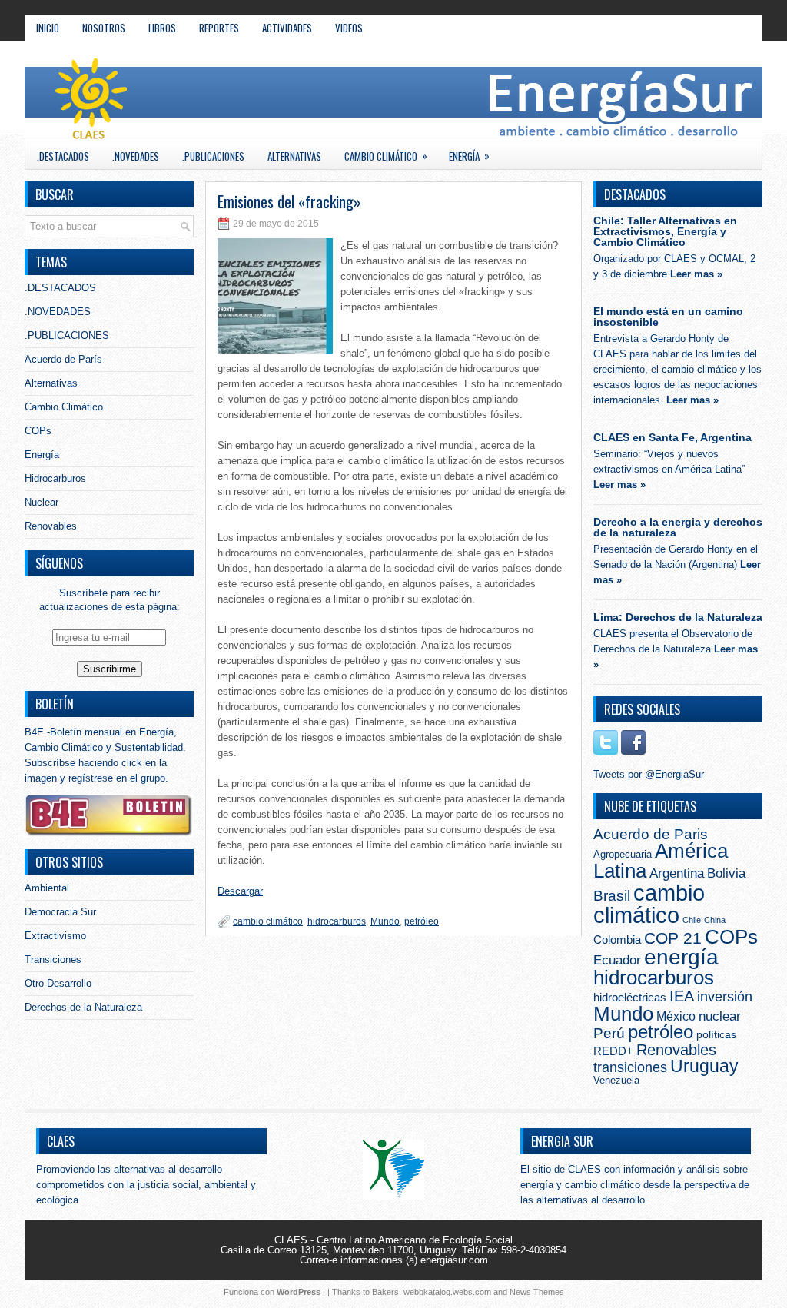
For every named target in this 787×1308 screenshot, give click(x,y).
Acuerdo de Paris (650, 834)
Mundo (385, 921)
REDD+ (613, 1050)
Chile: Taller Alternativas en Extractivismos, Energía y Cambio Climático (665, 231)
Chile (691, 920)
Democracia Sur (60, 912)
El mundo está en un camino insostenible (668, 316)
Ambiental (47, 888)
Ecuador (617, 960)
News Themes (537, 1291)
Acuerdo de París (63, 359)
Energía (469, 156)
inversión (724, 996)
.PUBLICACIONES (213, 156)
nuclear (720, 1016)
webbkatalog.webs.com (447, 1291)
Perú (609, 1032)
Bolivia (726, 873)
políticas (716, 1034)
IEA (681, 996)
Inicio (47, 27)
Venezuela (616, 1080)
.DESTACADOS (63, 156)
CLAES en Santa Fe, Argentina (672, 437)
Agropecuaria (622, 854)
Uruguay (704, 1066)
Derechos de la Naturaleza (83, 1007)
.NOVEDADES (135, 156)
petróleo (421, 921)
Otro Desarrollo (58, 983)
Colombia (617, 939)
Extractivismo (55, 935)
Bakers (385, 1291)
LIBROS (162, 27)
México (676, 1016)
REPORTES (219, 27)
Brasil (611, 896)
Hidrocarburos (55, 478)
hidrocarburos (336, 921)
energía (681, 957)
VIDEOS (349, 27)
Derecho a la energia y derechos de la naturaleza (677, 527)
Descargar (240, 891)
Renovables (51, 526)
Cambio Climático (385, 156)
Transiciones (53, 959)
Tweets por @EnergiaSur (648, 774)
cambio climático (268, 921)
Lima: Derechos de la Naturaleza (677, 617)
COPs (38, 431)
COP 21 (673, 938)
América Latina (660, 860)
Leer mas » (696, 274)
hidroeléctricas (629, 997)
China (715, 920)
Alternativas (294, 156)
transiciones (630, 1067)
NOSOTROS (103, 27)
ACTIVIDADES (287, 27)
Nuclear (41, 502)
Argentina (676, 873)
